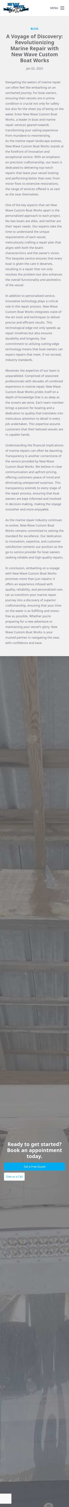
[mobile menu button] (62, 8)
